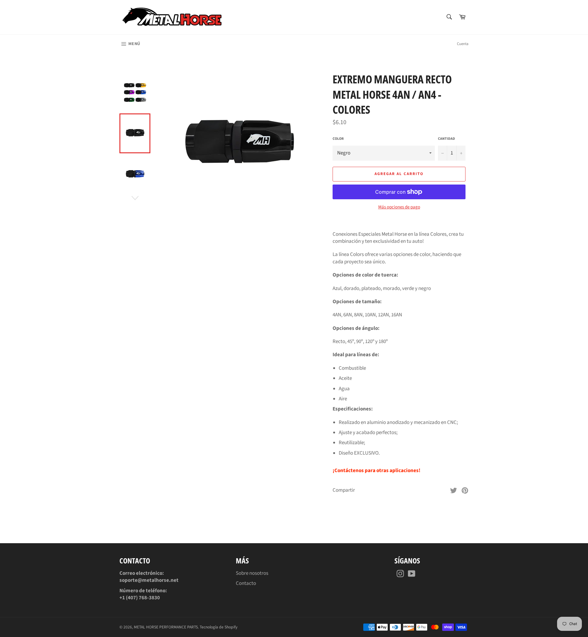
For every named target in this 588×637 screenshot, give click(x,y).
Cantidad (446, 138)
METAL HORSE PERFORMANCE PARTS (166, 627)
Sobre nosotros (252, 573)
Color (338, 138)
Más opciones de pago (399, 207)
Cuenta (463, 44)
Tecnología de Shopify (218, 627)
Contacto (246, 583)
